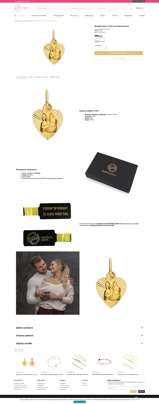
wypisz (141, 391)
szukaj (88, 8)
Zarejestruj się (41, 383)
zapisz (133, 391)
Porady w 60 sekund (39, 16)
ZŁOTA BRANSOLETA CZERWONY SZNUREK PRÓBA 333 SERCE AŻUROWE (103, 374)
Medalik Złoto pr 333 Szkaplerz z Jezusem (27, 374)
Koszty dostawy (64, 385)
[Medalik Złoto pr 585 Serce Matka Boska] (54, 47)
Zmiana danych (41, 389)
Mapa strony (18, 389)
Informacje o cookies (20, 385)
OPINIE (30, 77)
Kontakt (142, 16)
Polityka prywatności (20, 387)
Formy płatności (65, 387)
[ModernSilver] (21, 8)
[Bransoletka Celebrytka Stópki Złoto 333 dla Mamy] (53, 362)
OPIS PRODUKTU (22, 77)
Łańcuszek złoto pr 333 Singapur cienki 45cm (128, 374)
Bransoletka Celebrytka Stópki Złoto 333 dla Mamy (52, 374)
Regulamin (128, 16)
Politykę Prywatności (134, 399)
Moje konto (41, 380)
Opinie (102, 16)
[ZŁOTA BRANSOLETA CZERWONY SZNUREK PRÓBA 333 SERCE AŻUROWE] (104, 362)
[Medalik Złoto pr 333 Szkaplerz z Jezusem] (28, 362)
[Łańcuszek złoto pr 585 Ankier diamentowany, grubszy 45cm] (79, 362)
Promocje (74, 16)
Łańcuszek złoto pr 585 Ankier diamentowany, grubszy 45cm (78, 374)
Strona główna (58, 16)
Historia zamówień (42, 387)
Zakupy (62, 380)
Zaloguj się (40, 385)
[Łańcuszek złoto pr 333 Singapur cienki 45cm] (129, 362)
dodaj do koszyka (118, 53)
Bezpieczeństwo (19, 383)
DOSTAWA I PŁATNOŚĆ (41, 77)
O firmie (115, 16)
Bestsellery (19, 349)
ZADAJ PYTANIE (55, 77)
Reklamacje (89, 16)
